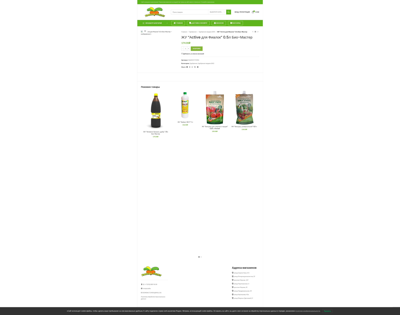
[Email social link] (187, 67)
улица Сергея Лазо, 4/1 (241, 273)
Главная (179, 23)
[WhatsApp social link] (192, 67)
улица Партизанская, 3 (241, 284)
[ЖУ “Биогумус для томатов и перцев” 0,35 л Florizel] (215, 108)
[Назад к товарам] (255, 32)
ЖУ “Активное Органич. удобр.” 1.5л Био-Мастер (155, 133)
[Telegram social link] (197, 67)
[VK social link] (194, 67)
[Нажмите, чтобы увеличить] (145, 31)
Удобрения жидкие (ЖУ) (207, 32)
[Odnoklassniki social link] (189, 67)
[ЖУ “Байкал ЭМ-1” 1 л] (185, 105)
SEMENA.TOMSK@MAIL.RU (152, 292)
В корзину (196, 48)
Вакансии (220, 23)
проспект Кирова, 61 (240, 287)
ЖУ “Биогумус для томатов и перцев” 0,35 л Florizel (215, 127)
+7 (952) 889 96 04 (151, 284)
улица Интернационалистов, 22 (244, 276)
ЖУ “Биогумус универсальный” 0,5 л (244, 126)
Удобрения (193, 32)
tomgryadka (147, 288)
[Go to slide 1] (199, 256)
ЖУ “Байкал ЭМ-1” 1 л (185, 122)
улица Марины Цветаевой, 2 (243, 298)
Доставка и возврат (199, 23)
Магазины (237, 23)
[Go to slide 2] (201, 256)
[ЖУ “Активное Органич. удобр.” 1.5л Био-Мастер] (155, 110)
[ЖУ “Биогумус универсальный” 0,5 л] (244, 108)
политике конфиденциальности (308, 311)
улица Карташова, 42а (241, 294)
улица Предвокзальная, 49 (242, 291)
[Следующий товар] (258, 32)
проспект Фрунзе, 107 (240, 280)
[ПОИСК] (228, 12)
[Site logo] (155, 12)
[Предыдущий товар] (253, 32)
